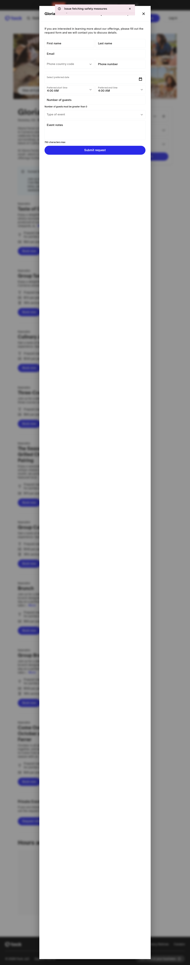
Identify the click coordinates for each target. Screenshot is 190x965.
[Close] (144, 14)
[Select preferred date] (140, 79)
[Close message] (129, 8)
